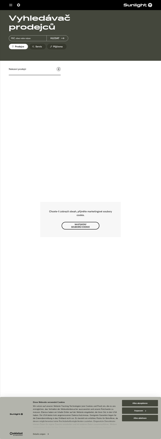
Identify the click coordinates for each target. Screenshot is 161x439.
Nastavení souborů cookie (80, 225)
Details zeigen (39, 434)
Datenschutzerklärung (69, 427)
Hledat (54, 38)
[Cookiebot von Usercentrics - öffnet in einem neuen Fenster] (16, 434)
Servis (38, 46)
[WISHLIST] (19, 5)
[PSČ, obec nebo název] (28, 38)
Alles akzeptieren (140, 403)
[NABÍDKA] (11, 5)
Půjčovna (58, 46)
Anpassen (138, 411)
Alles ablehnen (140, 418)
